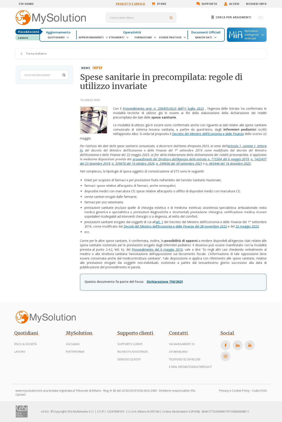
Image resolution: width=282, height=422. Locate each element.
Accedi (234, 4)
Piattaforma (75, 352)
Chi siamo (26, 4)
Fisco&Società (28, 32)
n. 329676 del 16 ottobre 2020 (133, 163)
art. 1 (159, 222)
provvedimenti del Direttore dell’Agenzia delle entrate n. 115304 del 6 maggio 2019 (191, 159)
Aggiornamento (58, 32)
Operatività (132, 32)
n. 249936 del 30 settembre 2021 (179, 163)
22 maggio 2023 (247, 226)
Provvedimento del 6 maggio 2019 (157, 249)
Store (161, 4)
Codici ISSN (259, 390)
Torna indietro (35, 54)
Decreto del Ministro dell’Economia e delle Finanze (208, 134)
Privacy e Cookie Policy (234, 390)
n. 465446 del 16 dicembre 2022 (228, 163)
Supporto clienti (130, 344)
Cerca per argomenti (233, 17)
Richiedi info (256, 4)
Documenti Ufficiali (206, 32)
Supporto (209, 4)
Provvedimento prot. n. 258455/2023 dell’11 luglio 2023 (163, 108)
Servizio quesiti (129, 359)
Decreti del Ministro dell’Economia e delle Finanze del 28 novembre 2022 (175, 226)
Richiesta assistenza (132, 352)
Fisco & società (25, 344)
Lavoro (23, 38)
